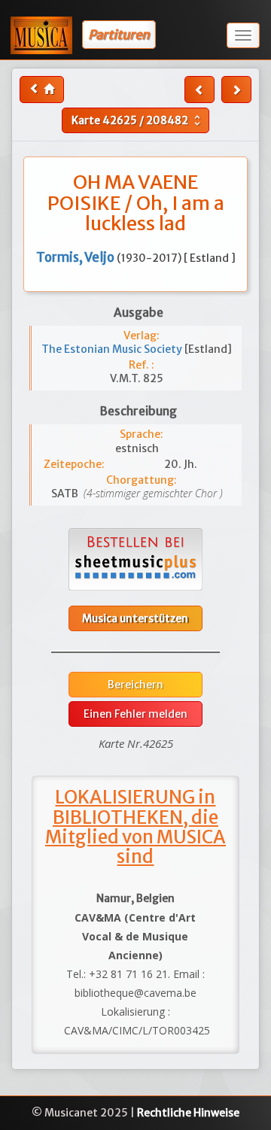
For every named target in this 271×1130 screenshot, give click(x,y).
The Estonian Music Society (112, 349)
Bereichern (135, 684)
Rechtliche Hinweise (188, 1112)
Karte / (138, 120)
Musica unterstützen (135, 618)
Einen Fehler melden (135, 714)
